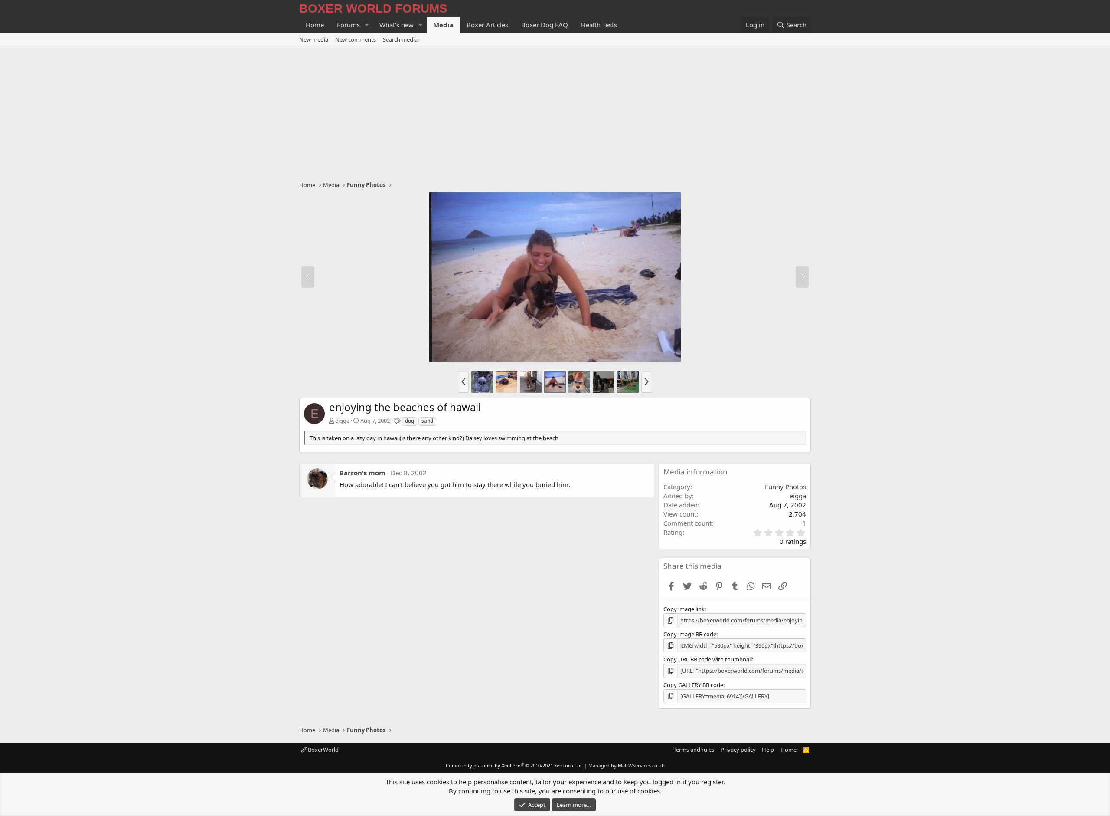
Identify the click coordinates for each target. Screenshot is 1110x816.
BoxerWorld (323, 749)
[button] (367, 25)
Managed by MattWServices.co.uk (626, 765)
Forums (348, 24)
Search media (400, 39)
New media (313, 39)
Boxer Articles (487, 24)
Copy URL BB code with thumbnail (707, 659)
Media (443, 24)
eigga (342, 420)
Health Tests (599, 24)
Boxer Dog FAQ (544, 24)
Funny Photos (785, 486)
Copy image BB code (689, 634)
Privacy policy (738, 749)
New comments (355, 39)
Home (315, 24)
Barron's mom (362, 472)
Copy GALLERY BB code (693, 685)
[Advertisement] (555, 111)
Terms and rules (693, 749)
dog (409, 420)
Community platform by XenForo (514, 765)
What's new (396, 24)
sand (427, 420)
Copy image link (684, 609)
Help (768, 749)
